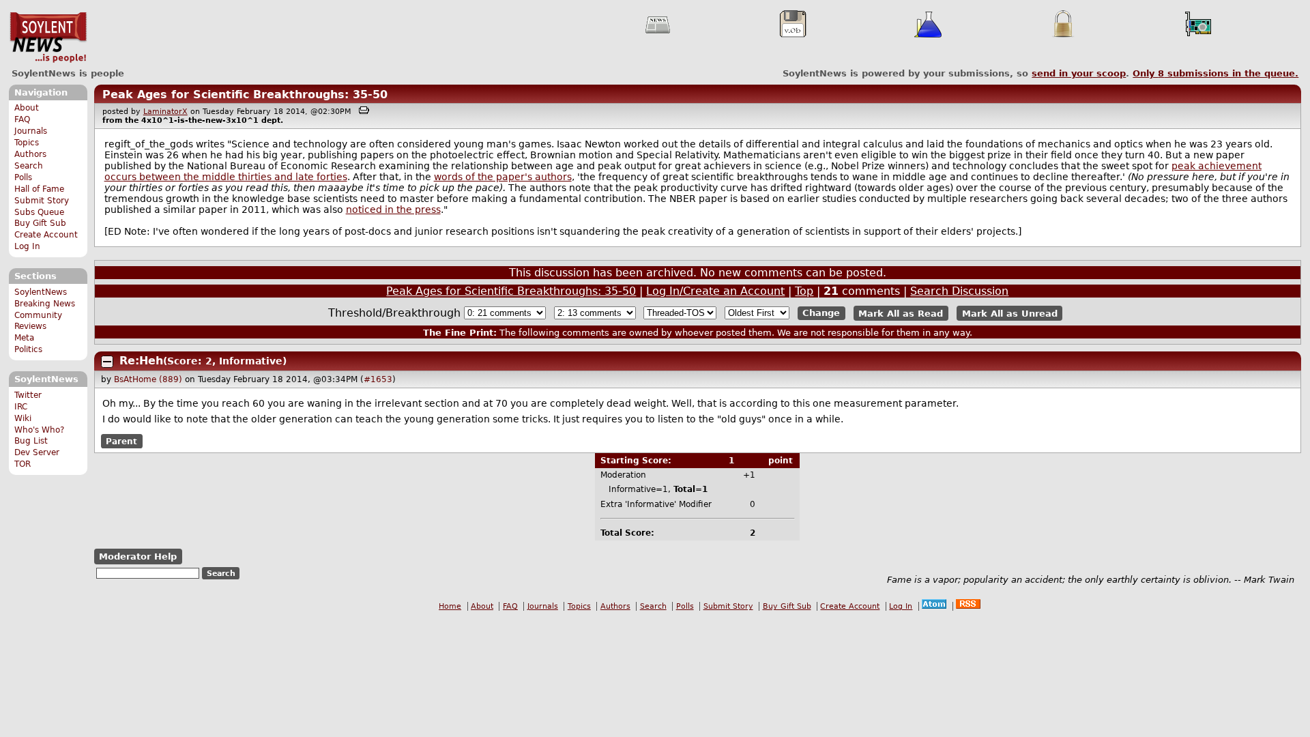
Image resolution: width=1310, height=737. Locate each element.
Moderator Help (138, 556)
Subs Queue (39, 212)
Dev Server (36, 452)
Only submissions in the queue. (1215, 73)
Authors (30, 154)
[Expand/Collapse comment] (107, 362)
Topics (26, 142)
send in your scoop (1079, 73)
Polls (23, 177)
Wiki (22, 418)
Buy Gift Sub (40, 223)
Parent (121, 441)
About (26, 108)
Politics (28, 349)
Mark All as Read (900, 313)
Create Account (46, 235)
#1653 (378, 379)
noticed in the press (393, 209)
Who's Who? (39, 430)
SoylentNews (48, 37)
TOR (22, 464)
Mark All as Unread (1010, 313)
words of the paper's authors (503, 176)
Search (28, 166)
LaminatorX (165, 111)
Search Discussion (959, 291)
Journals (30, 131)
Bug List (31, 441)
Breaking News (44, 303)
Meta (24, 338)
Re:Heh (141, 360)
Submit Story (41, 200)
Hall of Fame (39, 189)
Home (450, 606)
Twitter (28, 395)
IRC (20, 406)
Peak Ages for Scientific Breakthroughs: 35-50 (245, 94)
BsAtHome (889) (148, 379)
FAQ (22, 119)
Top (804, 291)
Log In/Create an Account (715, 291)
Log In (27, 246)
